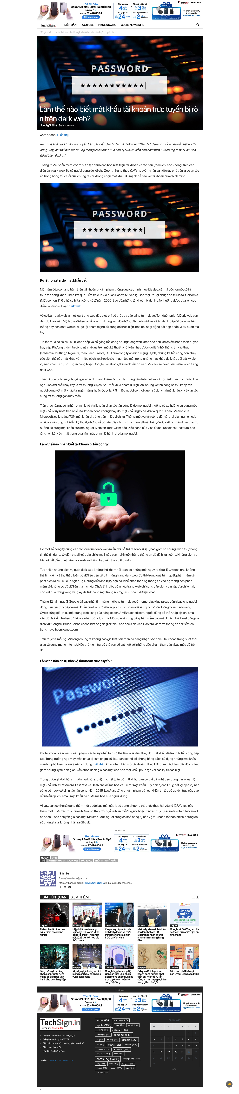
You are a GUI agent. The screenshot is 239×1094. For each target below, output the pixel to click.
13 (176, 1045)
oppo (118, 1054)
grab (100, 1045)
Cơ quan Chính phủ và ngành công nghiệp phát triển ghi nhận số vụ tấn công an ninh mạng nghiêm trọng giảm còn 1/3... (152, 977)
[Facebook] (61, 887)
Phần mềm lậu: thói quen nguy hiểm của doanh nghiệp (53, 932)
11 (161, 1045)
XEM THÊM (80, 897)
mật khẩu (99, 764)
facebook (122, 1034)
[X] (65, 887)
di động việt (120, 1030)
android (103, 1020)
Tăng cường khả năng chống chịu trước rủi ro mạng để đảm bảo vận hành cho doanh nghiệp (53, 975)
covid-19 (102, 1030)
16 (196, 1045)
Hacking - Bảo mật (112, 926)
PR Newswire (107, 24)
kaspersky (103, 1049)
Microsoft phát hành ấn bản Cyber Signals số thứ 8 (184, 972)
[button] (197, 24)
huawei (114, 1044)
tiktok (113, 1064)
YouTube (87, 24)
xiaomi (116, 1068)
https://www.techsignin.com (73, 878)
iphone (131, 1044)
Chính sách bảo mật (52, 1047)
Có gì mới (46, 32)
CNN (54, 857)
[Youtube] (70, 887)
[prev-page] (193, 897)
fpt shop (112, 1040)
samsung (108, 1059)
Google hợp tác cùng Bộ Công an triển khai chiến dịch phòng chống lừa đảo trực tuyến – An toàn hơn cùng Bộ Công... (119, 977)
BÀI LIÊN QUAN (54, 897)
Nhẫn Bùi (57, 125)
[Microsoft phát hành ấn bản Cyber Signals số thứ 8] (184, 956)
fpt (100, 1040)
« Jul (174, 1069)
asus (120, 1025)
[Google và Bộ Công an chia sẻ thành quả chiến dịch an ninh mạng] (184, 915)
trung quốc (127, 1064)
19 (168, 1051)
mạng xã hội (103, 1054)
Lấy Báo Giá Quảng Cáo (54, 1051)
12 (168, 1045)
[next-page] (197, 897)
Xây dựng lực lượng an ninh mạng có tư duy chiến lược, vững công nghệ (87, 974)
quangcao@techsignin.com (60, 1060)
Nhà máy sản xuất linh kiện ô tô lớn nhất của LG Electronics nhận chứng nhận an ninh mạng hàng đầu (152, 935)
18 (161, 1051)
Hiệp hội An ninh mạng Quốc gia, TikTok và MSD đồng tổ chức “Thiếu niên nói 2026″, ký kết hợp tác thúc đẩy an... (86, 935)
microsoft (121, 1049)
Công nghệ (76, 967)
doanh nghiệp (103, 1035)
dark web (75, 306)
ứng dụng (102, 1072)
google (129, 1039)
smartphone (131, 1058)
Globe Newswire (132, 24)
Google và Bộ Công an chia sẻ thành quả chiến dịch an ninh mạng (184, 932)
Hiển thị (62, 135)
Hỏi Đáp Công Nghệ (93, 882)
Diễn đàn (70, 24)
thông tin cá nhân (106, 860)
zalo (130, 1068)
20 (176, 1051)
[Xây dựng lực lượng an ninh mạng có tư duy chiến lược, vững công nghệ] (87, 956)
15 (189, 1045)
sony (101, 1064)
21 (182, 1051)
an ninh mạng (57, 860)
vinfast (102, 1068)
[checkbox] (229, 1084)
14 (182, 1045)
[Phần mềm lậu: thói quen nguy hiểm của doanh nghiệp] (54, 915)
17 (154, 1051)
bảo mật (133, 1025)
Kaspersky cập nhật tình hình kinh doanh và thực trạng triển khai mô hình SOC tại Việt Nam (118, 933)
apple (104, 1025)
